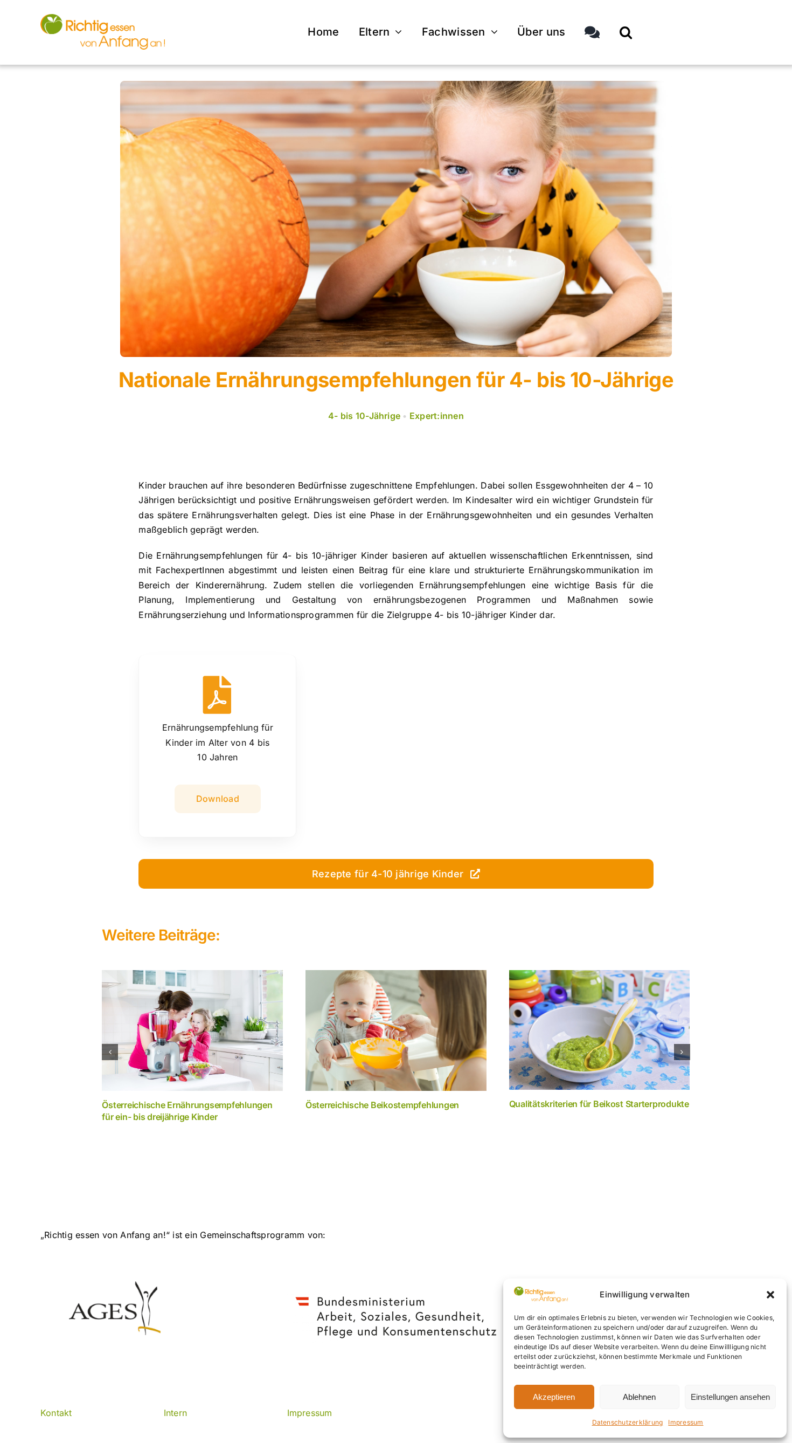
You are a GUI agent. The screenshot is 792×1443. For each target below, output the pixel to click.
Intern (175, 1412)
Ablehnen (639, 1396)
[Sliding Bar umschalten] (592, 32)
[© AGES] (102, 18)
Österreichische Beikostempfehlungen (382, 1105)
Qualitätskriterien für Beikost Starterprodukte (599, 1103)
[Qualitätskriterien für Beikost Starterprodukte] (599, 1030)
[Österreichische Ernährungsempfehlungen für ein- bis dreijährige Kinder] (192, 1030)
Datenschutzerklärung (627, 1422)
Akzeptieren (554, 1396)
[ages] (113, 1285)
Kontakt (56, 1412)
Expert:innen (436, 415)
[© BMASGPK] (396, 1293)
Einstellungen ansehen (730, 1396)
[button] (770, 1294)
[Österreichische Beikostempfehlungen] (396, 1030)
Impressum (685, 1422)
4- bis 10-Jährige (364, 415)
